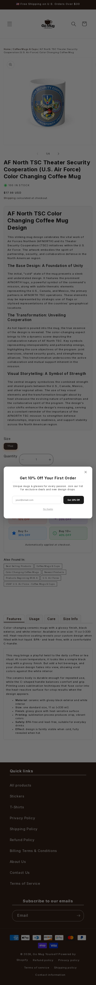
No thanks (48, 509)
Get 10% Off (74, 500)
